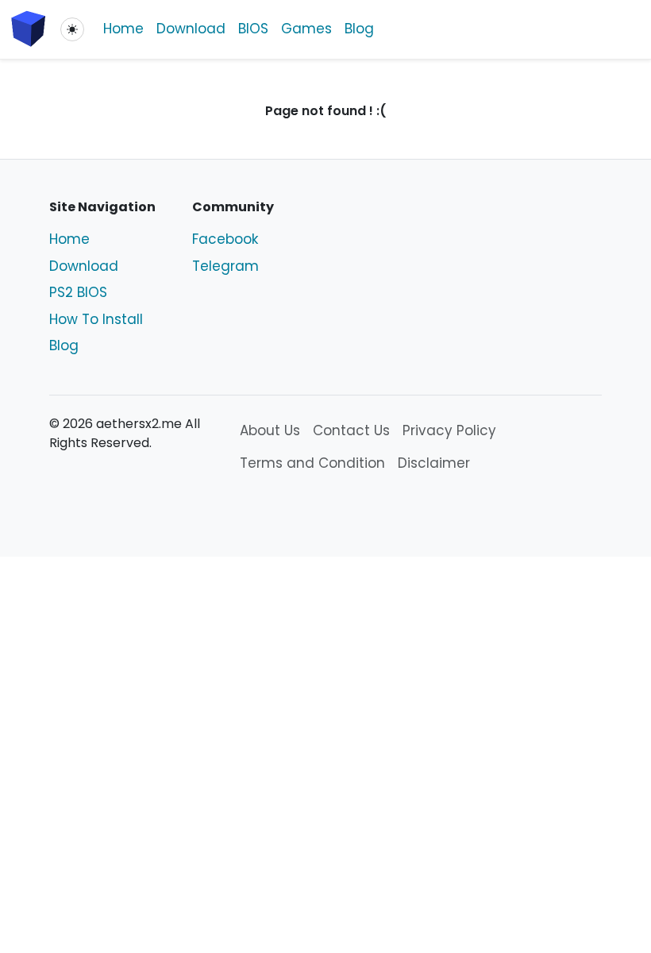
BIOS (253, 28)
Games (306, 28)
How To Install (96, 319)
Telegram (225, 266)
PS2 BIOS (78, 292)
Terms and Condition (312, 463)
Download (190, 28)
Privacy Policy (449, 430)
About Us (270, 430)
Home (123, 28)
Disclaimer (434, 463)
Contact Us (351, 430)
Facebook (225, 239)
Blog (359, 28)
